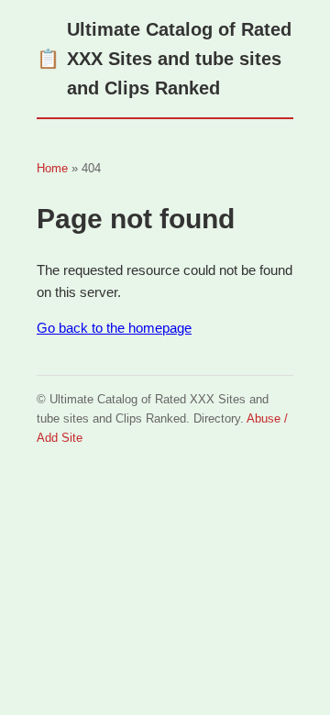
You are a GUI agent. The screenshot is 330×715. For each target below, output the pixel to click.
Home (52, 168)
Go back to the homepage (114, 328)
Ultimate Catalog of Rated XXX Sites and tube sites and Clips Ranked (164, 58)
